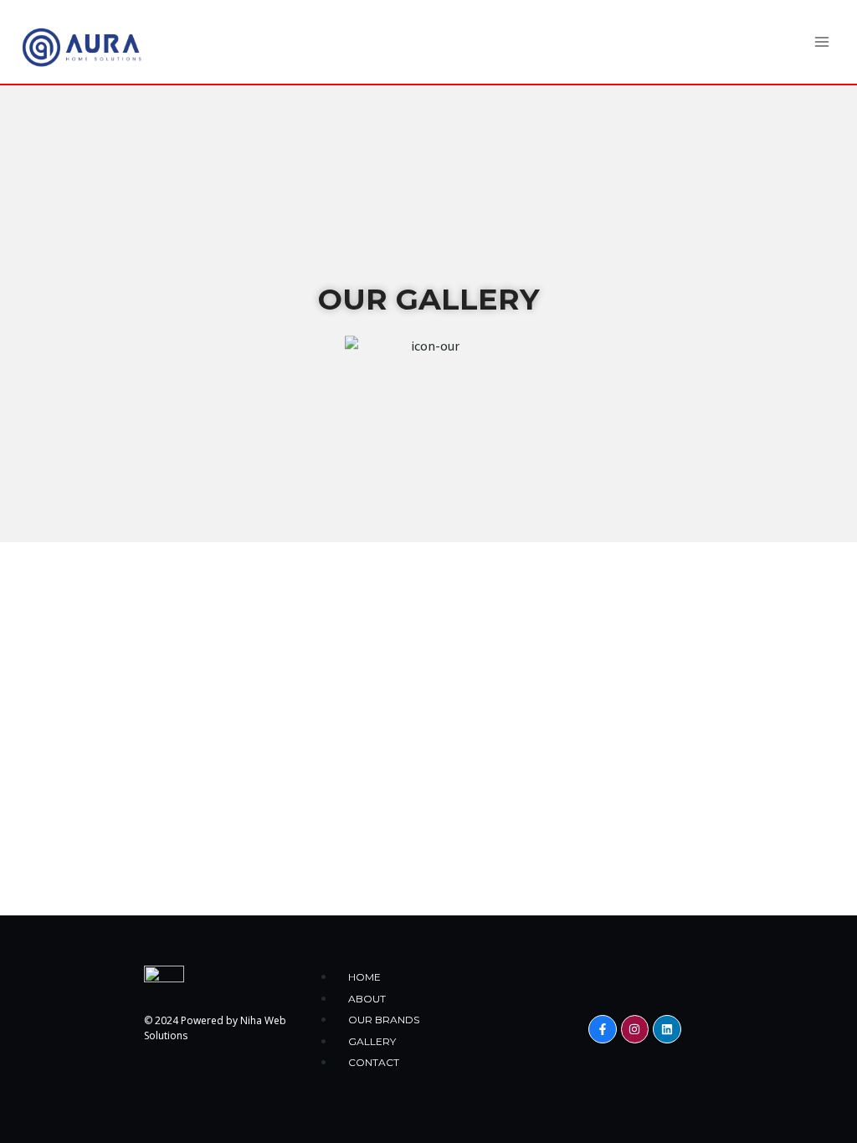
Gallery (372, 1041)
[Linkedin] (667, 1029)
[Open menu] (821, 41)
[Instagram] (635, 1029)
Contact (373, 1062)
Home (364, 977)
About (367, 998)
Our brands (383, 1019)
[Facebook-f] (602, 1029)
